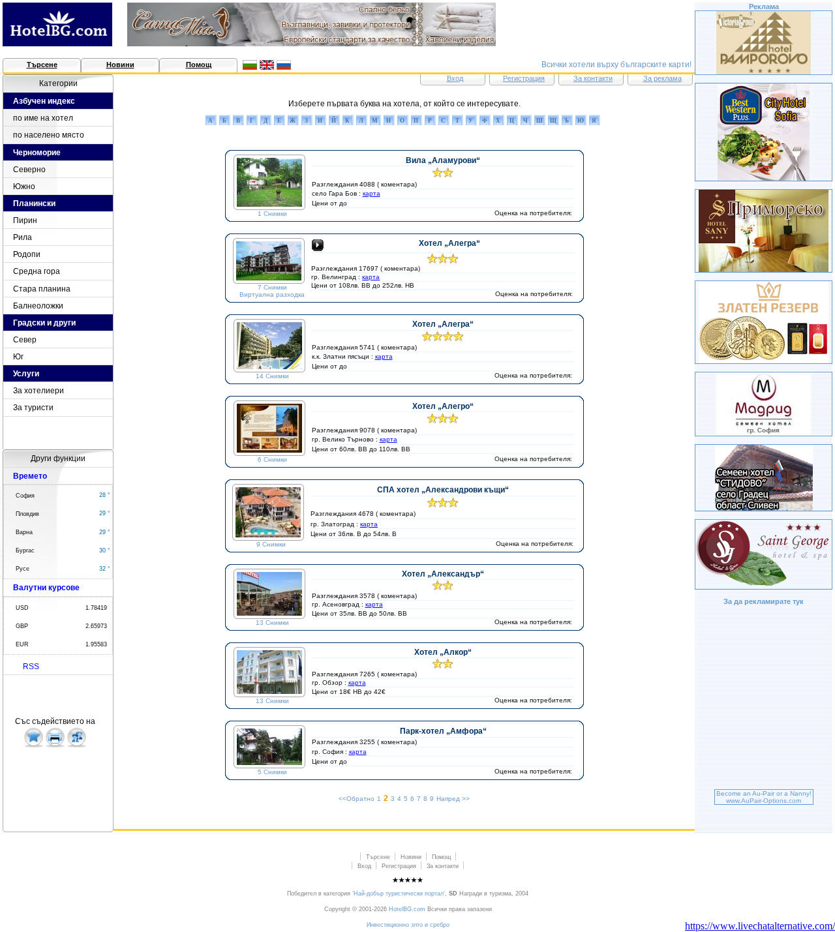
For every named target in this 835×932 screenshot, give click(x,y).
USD (22, 608)
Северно (29, 169)
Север (25, 340)
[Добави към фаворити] (33, 745)
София (25, 495)
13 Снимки (272, 622)
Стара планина (41, 289)
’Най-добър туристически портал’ (398, 893)
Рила (22, 237)
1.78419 (96, 608)
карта (371, 193)
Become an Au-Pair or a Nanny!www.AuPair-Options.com (764, 797)
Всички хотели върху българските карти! (616, 64)
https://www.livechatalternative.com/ (760, 925)
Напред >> (453, 798)
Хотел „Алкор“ (443, 652)
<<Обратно (356, 798)
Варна (24, 532)
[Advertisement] (764, 699)
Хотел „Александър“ (443, 574)
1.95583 (96, 644)
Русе (22, 568)
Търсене (42, 64)
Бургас (25, 550)
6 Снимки (272, 459)
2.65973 (96, 626)
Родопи (26, 254)
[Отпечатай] (55, 745)
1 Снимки (272, 213)
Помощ (198, 64)
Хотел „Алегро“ (443, 406)
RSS (31, 666)
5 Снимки (272, 771)
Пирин (25, 220)
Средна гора (36, 271)
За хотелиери (38, 391)
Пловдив (27, 514)
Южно (24, 186)
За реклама (662, 78)
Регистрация (524, 78)
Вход (455, 78)
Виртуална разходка (272, 294)
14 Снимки (272, 376)
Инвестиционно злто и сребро (408, 925)
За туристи (33, 408)
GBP (22, 626)
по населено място (48, 135)
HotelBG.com (407, 909)
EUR (22, 644)
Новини (120, 64)
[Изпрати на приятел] (77, 745)
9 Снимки (271, 544)
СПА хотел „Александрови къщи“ (443, 489)
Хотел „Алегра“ (449, 243)
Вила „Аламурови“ (443, 160)
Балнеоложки (38, 306)
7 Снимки (272, 287)
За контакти (593, 78)
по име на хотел (43, 118)
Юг (18, 357)
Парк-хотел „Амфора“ (443, 731)
